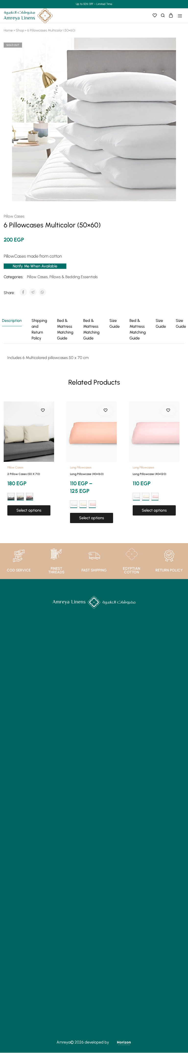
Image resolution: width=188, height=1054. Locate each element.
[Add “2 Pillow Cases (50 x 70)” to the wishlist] (42, 410)
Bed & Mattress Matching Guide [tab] (65, 329)
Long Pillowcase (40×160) (87, 474)
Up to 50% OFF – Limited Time (94, 4)
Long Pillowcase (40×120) (149, 474)
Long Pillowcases (80, 467)
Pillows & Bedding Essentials (73, 276)
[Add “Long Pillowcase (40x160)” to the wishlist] (105, 410)
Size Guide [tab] (114, 323)
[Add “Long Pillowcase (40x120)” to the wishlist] (168, 410)
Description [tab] (12, 320)
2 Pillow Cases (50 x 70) (23, 474)
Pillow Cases (14, 216)
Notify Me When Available (35, 266)
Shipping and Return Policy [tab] (39, 329)
